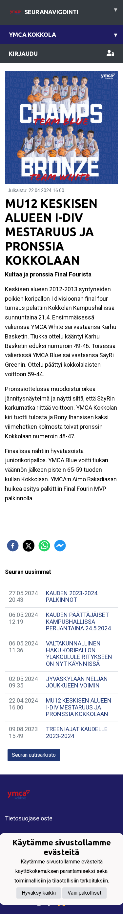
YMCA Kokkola (63, 34)
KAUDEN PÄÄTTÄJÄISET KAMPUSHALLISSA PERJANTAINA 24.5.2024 (78, 621)
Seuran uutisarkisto (34, 755)
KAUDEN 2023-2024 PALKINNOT (71, 596)
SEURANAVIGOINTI (71, 10)
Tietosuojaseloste (28, 818)
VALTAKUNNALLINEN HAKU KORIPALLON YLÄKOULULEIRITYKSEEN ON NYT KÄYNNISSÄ (79, 653)
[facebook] (13, 546)
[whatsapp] (44, 546)
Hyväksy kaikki (39, 893)
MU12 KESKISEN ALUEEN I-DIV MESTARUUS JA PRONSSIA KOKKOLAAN (79, 707)
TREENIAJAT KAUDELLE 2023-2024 (77, 732)
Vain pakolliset (84, 893)
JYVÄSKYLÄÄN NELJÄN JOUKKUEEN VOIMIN (77, 682)
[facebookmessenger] (60, 546)
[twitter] (28, 546)
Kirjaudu (23, 53)
